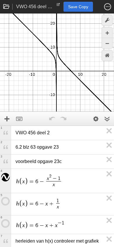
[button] (107, 6)
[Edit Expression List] (96, 119)
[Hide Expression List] (107, 119)
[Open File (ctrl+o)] (6, 6)
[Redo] (63, 119)
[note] (58, 6)
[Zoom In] (107, 33)
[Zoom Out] (107, 43)
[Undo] (52, 119)
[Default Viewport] (107, 55)
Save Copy (78, 6)
